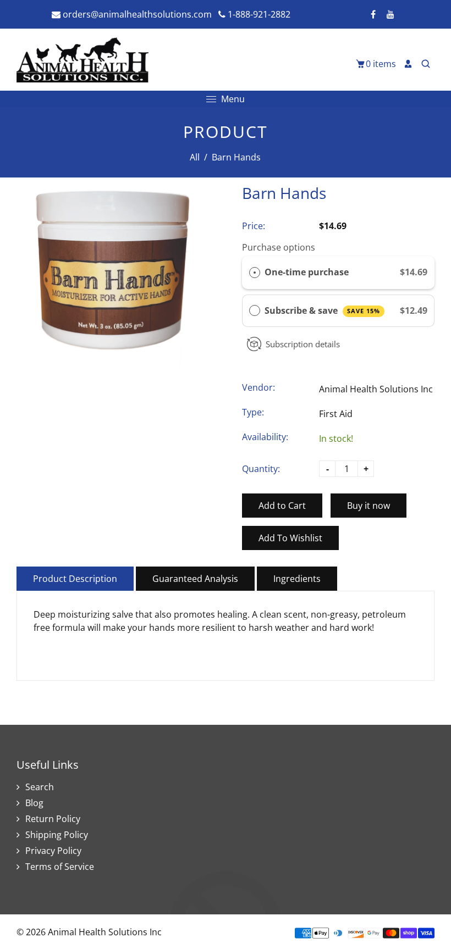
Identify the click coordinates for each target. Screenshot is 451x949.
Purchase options (278, 247)
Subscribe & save (322, 310)
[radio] (254, 272)
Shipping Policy (56, 835)
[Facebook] (373, 14)
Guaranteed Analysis (195, 579)
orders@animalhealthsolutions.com (136, 14)
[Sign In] (408, 64)
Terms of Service (59, 867)
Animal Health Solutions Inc (376, 389)
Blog (34, 803)
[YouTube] (390, 14)
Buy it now (368, 506)
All (195, 157)
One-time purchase (307, 272)
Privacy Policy (53, 851)
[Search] (425, 64)
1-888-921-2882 (258, 14)
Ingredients (297, 579)
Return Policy (52, 819)
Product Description (75, 579)
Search (39, 787)
